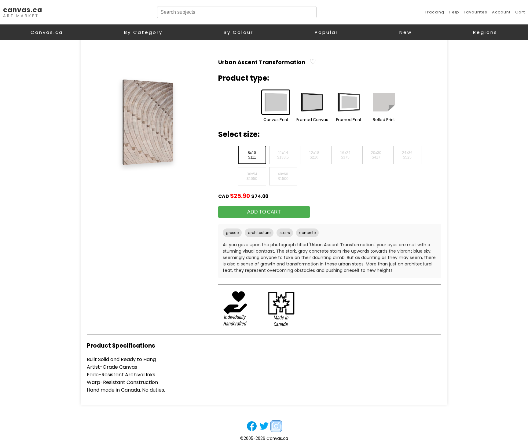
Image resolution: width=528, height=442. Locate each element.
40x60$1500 (283, 176)
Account (501, 12)
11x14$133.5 (283, 155)
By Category (143, 32)
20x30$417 (376, 155)
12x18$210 (314, 155)
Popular (326, 32)
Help (454, 12)
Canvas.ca (47, 32)
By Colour (238, 32)
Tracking (434, 12)
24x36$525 (407, 155)
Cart (520, 12)
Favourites (475, 12)
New (405, 32)
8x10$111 (252, 155)
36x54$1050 (252, 176)
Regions (485, 32)
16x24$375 (345, 155)
